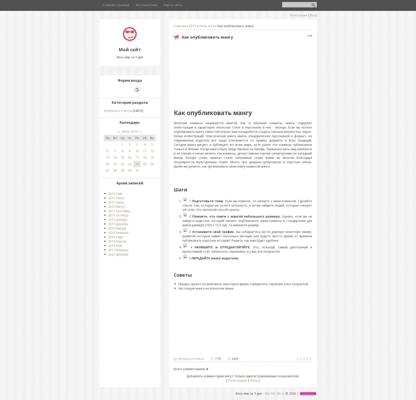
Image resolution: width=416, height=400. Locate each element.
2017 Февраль (118, 250)
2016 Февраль (118, 233)
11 (144, 151)
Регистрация (298, 15)
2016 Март (116, 237)
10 (137, 151)
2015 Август (117, 207)
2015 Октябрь (118, 215)
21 (115, 164)
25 (144, 164)
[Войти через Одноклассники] (144, 89)
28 (115, 170)
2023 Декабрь (118, 254)
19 (152, 157)
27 (107, 170)
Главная (180, 26)
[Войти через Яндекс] (129, 89)
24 (212, 26)
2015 (192, 26)
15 (122, 157)
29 (122, 170)
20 (107, 164)
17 (137, 157)
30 (129, 170)
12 (152, 151)
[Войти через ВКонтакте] (122, 89)
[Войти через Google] (137, 89)
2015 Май (115, 194)
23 (129, 164)
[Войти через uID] (115, 89)
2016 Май (115, 246)
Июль (203, 26)
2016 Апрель (117, 241)
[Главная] (130, 40)
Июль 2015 (130, 131)
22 (122, 164)
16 (129, 157)
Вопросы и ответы (191, 359)
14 (115, 157)
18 (144, 157)
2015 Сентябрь (119, 211)
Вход (313, 15)
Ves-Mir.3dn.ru (275, 393)
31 (137, 170)
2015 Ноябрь (117, 220)
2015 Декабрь (118, 224)
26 (152, 164)
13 (107, 157)
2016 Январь (117, 228)
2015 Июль (116, 202)
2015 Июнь (116, 198)
